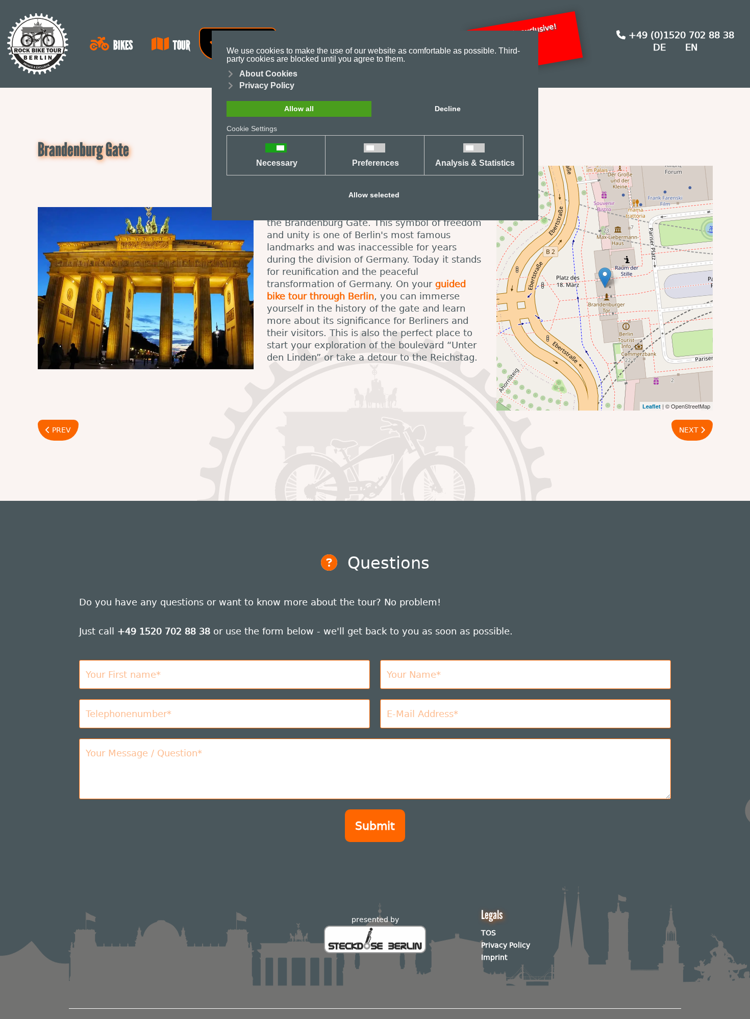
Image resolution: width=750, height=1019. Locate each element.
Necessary (276, 163)
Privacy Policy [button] (266, 85)
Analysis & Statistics (475, 163)
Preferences (375, 163)
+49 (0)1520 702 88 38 (680, 35)
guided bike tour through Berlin (366, 290)
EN (691, 47)
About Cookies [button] (268, 73)
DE (659, 47)
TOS (488, 933)
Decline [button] (448, 109)
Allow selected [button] (373, 195)
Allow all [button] (299, 109)
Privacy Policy (505, 945)
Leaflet (651, 406)
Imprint (494, 957)
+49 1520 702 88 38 (163, 631)
